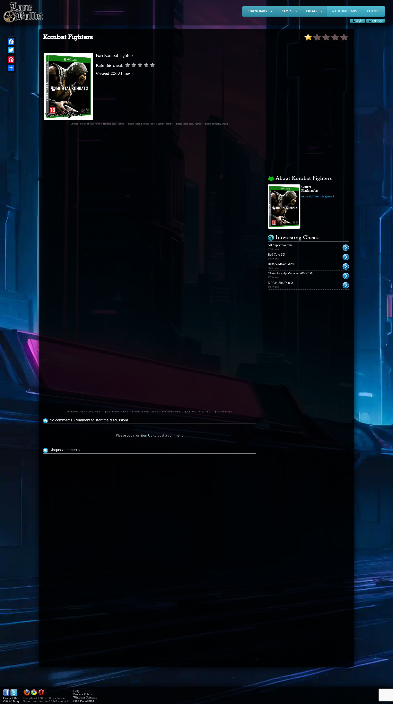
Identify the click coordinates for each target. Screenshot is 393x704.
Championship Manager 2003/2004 (291, 273)
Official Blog (11, 701)
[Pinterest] (11, 60)
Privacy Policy (82, 694)
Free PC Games (83, 700)
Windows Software (85, 697)
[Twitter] (11, 50)
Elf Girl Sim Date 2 (280, 282)
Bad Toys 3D (276, 254)
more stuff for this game (316, 196)
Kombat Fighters (118, 55)
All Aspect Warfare (280, 245)
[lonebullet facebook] (6, 694)
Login (131, 435)
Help (76, 691)
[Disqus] (149, 506)
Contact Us (10, 698)
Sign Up (146, 435)
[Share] (11, 68)
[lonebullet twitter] (13, 694)
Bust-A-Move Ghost (281, 264)
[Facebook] (11, 42)
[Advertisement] (149, 140)
